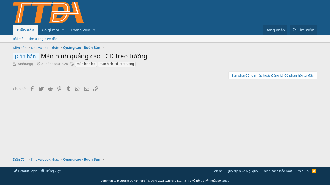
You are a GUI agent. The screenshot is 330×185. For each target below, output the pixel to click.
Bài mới (18, 38)
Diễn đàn (25, 29)
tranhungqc (25, 63)
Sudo (225, 180)
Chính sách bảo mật (277, 171)
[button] (63, 30)
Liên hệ (217, 171)
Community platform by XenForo (141, 180)
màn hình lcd (86, 64)
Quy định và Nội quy (242, 171)
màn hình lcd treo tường (117, 64)
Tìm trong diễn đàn (43, 38)
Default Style (27, 171)
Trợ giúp (302, 171)
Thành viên (80, 29)
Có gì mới (50, 29)
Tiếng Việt (53, 171)
